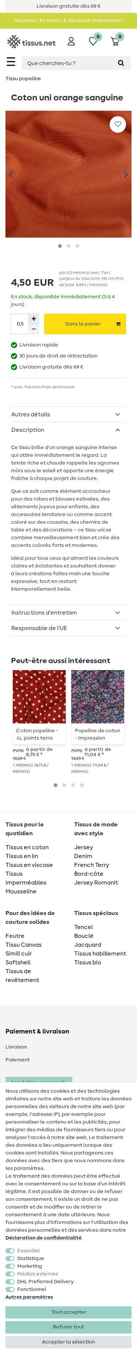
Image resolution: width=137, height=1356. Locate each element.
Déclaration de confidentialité (43, 1238)
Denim (83, 856)
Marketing (29, 1266)
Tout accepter (68, 1312)
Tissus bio (87, 962)
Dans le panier (82, 324)
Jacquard (87, 945)
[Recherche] (121, 63)
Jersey (83, 847)
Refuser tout (68, 1327)
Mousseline (21, 891)
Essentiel (28, 1250)
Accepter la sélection (68, 1342)
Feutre (14, 936)
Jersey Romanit (96, 883)
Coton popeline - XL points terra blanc (37, 734)
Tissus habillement (100, 954)
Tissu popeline (23, 78)
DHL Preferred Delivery (45, 1281)
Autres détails (30, 414)
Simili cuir (18, 954)
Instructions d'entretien (44, 613)
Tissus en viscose (29, 865)
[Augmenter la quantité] (33, 319)
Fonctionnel (31, 1289)
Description (27, 430)
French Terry (91, 865)
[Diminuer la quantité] (33, 329)
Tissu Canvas (23, 945)
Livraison (16, 1047)
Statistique (30, 1258)
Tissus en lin (21, 856)
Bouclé (84, 936)
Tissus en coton (27, 847)
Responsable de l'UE (39, 628)
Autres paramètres (29, 1297)
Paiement (17, 1060)
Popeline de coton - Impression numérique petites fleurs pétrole (97, 734)
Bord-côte (88, 874)
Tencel (83, 927)
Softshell (17, 962)
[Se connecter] (71, 41)
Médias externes (37, 1274)
